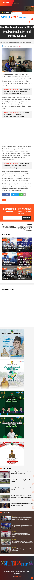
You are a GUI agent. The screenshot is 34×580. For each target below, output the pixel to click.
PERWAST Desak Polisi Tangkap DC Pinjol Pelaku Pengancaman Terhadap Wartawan (16, 114)
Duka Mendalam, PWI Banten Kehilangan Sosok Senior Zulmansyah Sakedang (16, 166)
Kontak (12, 571)
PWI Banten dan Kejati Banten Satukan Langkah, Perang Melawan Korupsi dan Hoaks (9, 276)
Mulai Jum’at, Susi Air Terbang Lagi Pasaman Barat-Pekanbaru (21, 480)
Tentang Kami (7, 571)
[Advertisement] (17, 131)
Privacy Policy (17, 573)
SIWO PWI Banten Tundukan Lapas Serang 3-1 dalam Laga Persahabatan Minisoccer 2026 (17, 91)
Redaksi (28, 571)
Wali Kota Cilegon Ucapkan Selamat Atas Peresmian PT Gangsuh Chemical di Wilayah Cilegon (22, 473)
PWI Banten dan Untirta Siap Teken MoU (23, 277)
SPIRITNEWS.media (17, 577)
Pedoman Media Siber (20, 571)
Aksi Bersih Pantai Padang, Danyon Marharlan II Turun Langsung (22, 488)
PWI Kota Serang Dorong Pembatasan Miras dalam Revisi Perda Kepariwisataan (24, 248)
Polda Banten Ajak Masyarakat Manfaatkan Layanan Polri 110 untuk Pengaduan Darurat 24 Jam (24, 262)
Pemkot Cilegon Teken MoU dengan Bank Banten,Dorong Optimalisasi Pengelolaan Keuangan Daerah (9, 261)
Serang (10, 200)
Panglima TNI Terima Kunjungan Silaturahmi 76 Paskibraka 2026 (21, 549)
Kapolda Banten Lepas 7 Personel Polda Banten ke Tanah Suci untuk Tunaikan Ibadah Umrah (9, 248)
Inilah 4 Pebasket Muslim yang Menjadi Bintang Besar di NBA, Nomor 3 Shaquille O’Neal (22, 504)
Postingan (13, 13)
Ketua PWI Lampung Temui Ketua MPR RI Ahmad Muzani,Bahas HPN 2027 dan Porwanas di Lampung (21, 496)
